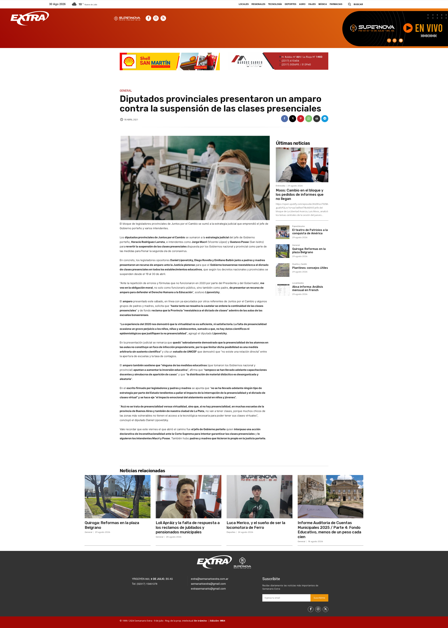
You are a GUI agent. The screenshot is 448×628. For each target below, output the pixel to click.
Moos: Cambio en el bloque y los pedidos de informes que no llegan (300, 194)
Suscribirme (319, 597)
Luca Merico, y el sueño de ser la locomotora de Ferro (256, 525)
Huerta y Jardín (299, 264)
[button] (354, 4)
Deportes (231, 532)
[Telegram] (324, 118)
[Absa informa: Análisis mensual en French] (282, 289)
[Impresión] (316, 118)
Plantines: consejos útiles (310, 267)
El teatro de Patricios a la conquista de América (310, 231)
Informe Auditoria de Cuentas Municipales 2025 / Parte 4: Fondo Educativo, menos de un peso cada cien (329, 529)
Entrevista (280, 186)
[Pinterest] (300, 118)
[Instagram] (156, 18)
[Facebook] (148, 18)
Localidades (298, 283)
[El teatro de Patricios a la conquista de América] (282, 232)
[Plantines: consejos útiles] (282, 270)
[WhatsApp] (308, 118)
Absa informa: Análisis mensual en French (307, 288)
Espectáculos (298, 226)
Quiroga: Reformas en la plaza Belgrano (309, 250)
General (126, 90)
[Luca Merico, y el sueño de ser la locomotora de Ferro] (259, 496)
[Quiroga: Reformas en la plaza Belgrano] (282, 251)
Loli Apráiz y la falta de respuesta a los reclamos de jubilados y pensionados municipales (188, 527)
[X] (163, 18)
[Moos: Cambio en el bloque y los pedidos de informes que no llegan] (302, 165)
